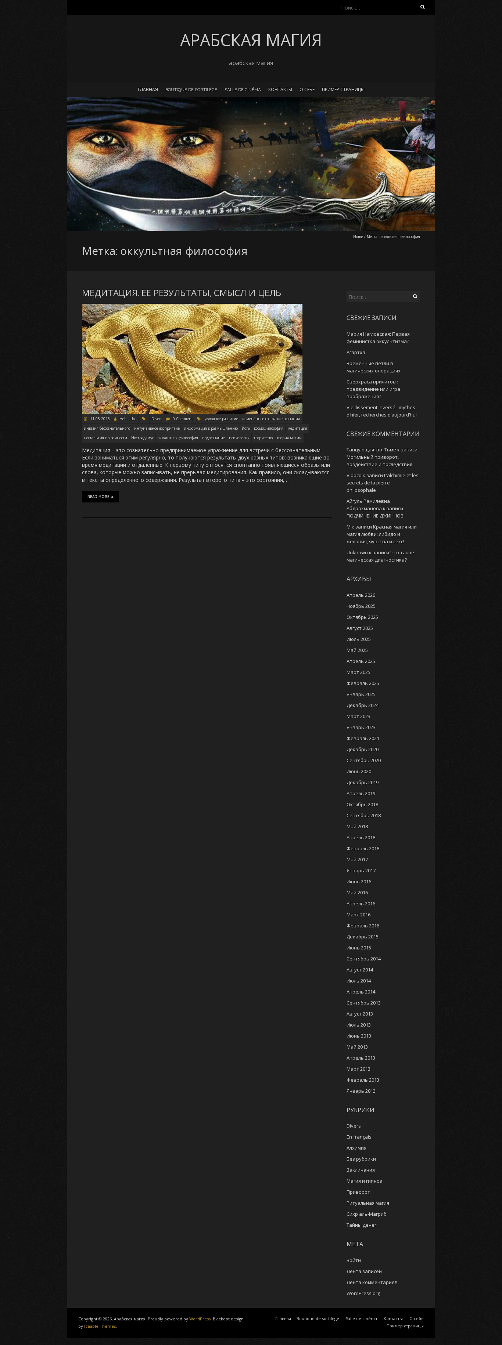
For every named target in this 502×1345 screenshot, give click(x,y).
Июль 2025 (359, 639)
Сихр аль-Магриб (367, 1214)
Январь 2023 (361, 727)
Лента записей (364, 1271)
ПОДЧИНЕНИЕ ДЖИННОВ (375, 515)
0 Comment (183, 418)
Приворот (358, 1192)
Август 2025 (360, 628)
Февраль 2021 (363, 738)
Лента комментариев (372, 1282)
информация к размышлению (211, 428)
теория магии (289, 437)
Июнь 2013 (359, 1035)
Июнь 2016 (359, 881)
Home (358, 236)
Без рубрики (361, 1158)
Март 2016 (358, 914)
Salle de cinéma (243, 89)
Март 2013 (358, 1068)
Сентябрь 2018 (364, 815)
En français (359, 1136)
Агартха (356, 352)
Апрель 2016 (361, 903)
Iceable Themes (100, 1326)
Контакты (280, 89)
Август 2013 (360, 1013)
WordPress (200, 1318)
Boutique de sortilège (191, 89)
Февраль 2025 (363, 683)
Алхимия (356, 1147)
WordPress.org (363, 1293)
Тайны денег (361, 1225)
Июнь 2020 (359, 771)
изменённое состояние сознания (271, 418)
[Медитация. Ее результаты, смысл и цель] (192, 307)
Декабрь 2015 (363, 936)
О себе (307, 89)
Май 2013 (357, 1046)
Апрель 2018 (361, 837)
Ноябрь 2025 (361, 606)
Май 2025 (357, 650)
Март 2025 (358, 672)
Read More (98, 496)
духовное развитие (221, 418)
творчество (263, 437)
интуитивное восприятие (157, 428)
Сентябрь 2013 (364, 1002)
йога (246, 428)
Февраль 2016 (363, 925)
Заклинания (361, 1169)
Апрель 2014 (361, 991)
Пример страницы (343, 89)
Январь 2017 (361, 870)
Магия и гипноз (364, 1181)
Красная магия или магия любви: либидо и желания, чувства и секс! (382, 534)
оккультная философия (178, 437)
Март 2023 (358, 716)
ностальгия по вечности (105, 437)
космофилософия (268, 428)
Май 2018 (357, 826)
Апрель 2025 (361, 661)
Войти (354, 1260)
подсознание (213, 437)
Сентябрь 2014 (364, 958)
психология (239, 437)
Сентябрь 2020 (364, 760)
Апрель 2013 (361, 1057)
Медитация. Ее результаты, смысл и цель (181, 292)
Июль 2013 (359, 1024)
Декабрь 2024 (363, 705)
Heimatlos (127, 418)
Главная (148, 89)
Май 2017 (357, 859)
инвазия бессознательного (107, 428)
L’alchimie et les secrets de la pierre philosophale (383, 482)
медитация (297, 428)
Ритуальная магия (368, 1203)
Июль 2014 (359, 980)
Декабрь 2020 (363, 749)
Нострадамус (142, 437)
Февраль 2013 (363, 1080)
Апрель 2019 (361, 793)
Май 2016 (357, 892)
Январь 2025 (361, 694)
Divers (156, 418)
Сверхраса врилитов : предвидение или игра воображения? (373, 389)
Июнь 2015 (359, 947)
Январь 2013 (361, 1091)
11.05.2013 (99, 418)
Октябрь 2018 (362, 804)
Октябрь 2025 (362, 617)
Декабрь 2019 (363, 782)
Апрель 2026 (361, 595)
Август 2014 (360, 969)
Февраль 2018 (363, 848)
